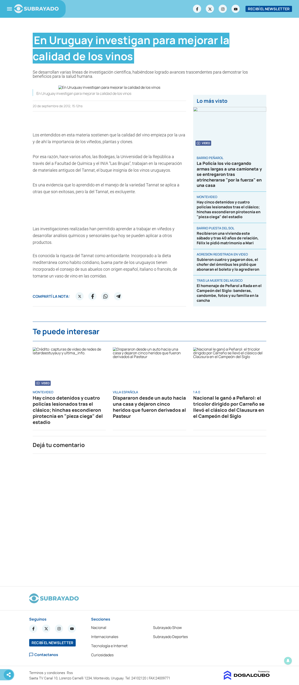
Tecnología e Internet (109, 645)
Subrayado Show (167, 627)
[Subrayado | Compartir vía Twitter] (79, 296)
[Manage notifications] (288, 660)
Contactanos (46, 655)
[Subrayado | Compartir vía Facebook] (92, 296)
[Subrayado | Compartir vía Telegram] (118, 296)
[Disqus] (149, 518)
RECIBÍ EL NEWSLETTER (269, 8)
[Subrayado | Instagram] (223, 9)
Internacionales (104, 636)
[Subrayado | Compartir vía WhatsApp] (105, 296)
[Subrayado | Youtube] (236, 9)
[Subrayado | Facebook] (197, 9)
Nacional (98, 627)
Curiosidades (102, 654)
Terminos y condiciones (47, 673)
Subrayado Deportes (170, 636)
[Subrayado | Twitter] (210, 9)
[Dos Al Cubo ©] (247, 678)
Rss (70, 673)
